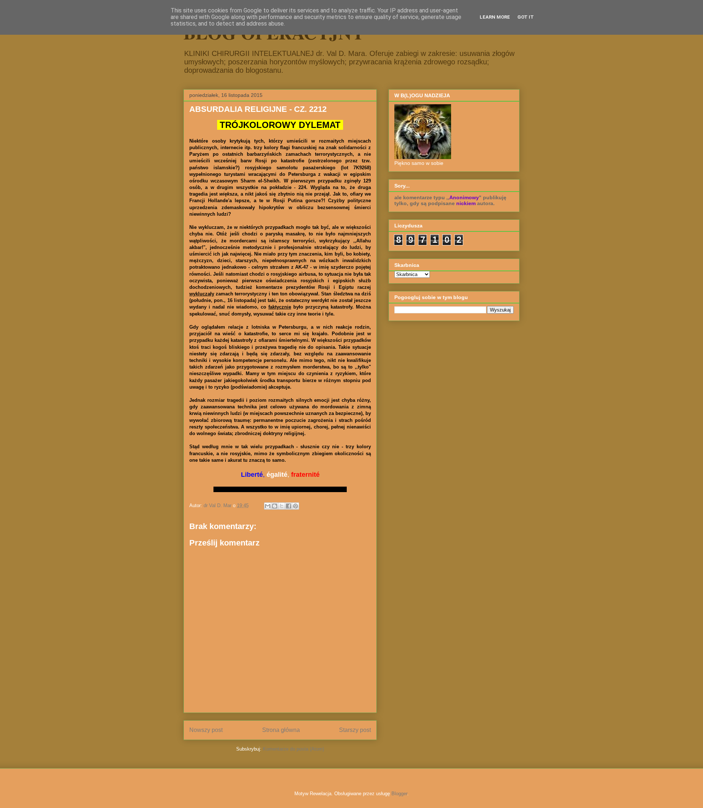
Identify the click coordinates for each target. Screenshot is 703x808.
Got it (525, 17)
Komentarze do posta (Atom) (293, 749)
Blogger (399, 793)
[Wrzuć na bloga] (274, 506)
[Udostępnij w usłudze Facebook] (288, 506)
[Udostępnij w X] (281, 506)
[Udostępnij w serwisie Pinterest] (295, 506)
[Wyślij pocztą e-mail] (267, 506)
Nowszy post (206, 730)
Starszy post (355, 730)
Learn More (495, 17)
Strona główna (281, 730)
